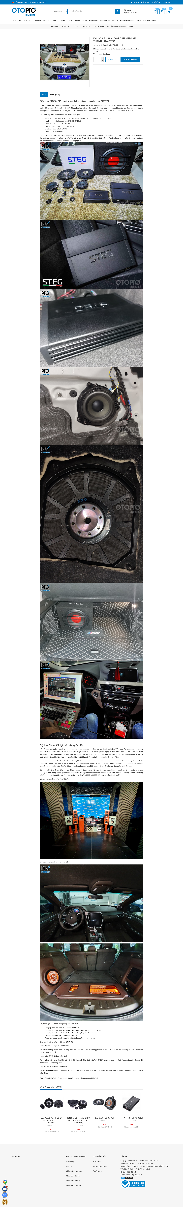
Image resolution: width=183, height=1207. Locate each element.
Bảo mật (69, 1166)
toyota (135, 13)
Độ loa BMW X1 (52, 1070)
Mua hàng (113, 59)
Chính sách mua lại (73, 1181)
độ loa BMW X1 (50, 1078)
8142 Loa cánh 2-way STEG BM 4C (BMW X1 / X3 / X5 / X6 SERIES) (78, 1120)
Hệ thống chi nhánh (100, 1166)
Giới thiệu (96, 1162)
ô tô (131, 13)
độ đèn (126, 13)
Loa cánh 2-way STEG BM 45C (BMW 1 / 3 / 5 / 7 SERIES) (51, 1120)
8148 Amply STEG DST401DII (131, 1118)
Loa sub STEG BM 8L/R (104, 1118)
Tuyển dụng (97, 1171)
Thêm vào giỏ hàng (130, 59)
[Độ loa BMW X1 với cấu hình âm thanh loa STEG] (65, 62)
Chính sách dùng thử (73, 1185)
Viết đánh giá (118, 45)
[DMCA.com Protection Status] (127, 1178)
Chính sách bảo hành (74, 1171)
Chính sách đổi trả (72, 1176)
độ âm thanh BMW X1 (65, 1078)
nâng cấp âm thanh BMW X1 (86, 1078)
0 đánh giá (107, 45)
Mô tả (44, 95)
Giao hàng (70, 1162)
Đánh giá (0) (55, 95)
